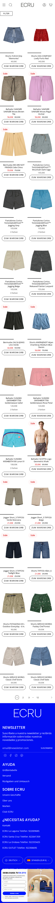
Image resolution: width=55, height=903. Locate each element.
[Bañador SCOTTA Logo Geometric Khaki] (41, 438)
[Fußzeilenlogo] (27, 713)
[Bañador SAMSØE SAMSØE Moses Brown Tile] (14, 88)
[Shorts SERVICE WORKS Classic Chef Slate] (41, 656)
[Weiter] (47, 697)
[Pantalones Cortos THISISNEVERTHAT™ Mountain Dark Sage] (41, 144)
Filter (6, 13)
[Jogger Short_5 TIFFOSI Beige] (41, 497)
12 (38, 697)
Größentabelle (9, 770)
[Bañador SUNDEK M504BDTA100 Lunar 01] (14, 438)
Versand (6, 775)
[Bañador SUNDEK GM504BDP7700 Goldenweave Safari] (14, 377)
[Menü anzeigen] (4, 4)
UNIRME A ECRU (14, 893)
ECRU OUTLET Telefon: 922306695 (19, 847)
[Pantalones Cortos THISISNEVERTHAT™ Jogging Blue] (41, 200)
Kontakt (6, 825)
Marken (6, 806)
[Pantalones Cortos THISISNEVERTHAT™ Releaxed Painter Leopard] (41, 261)
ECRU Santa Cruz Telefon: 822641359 (21, 836)
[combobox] (14, 889)
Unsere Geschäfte (11, 794)
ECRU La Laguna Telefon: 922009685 (20, 830)
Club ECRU (7, 811)
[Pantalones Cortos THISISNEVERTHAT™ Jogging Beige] (14, 261)
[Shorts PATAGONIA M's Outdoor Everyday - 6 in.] (14, 603)
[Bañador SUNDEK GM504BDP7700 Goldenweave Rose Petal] (41, 377)
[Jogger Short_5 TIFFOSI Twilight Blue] (14, 550)
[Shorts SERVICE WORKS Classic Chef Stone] (14, 656)
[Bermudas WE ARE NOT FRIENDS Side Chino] (14, 144)
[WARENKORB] (51, 4)
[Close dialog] (52, 870)
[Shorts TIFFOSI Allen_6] (41, 550)
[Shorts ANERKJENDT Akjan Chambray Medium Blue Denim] (41, 321)
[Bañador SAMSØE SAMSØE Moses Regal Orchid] (41, 88)
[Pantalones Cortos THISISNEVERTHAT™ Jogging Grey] (14, 200)
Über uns (7, 800)
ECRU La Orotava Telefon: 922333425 (21, 842)
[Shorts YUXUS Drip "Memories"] (14, 35)
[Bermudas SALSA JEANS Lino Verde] (14, 321)
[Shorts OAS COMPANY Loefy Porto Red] (41, 35)
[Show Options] (24, 889)
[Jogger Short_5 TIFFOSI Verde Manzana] (14, 497)
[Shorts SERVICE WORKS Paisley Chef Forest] (41, 603)
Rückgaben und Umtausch (15, 781)
